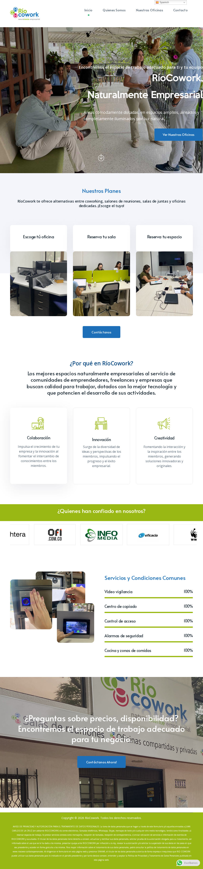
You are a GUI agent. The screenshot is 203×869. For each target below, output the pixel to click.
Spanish (164, 2)
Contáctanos (101, 332)
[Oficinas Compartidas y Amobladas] (25, 13)
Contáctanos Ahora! (101, 762)
